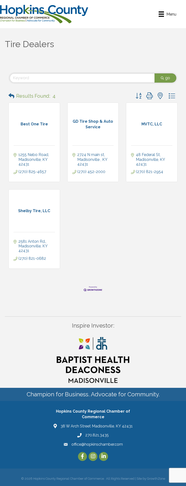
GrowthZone (156, 478)
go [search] (167, 78)
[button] (11, 96)
